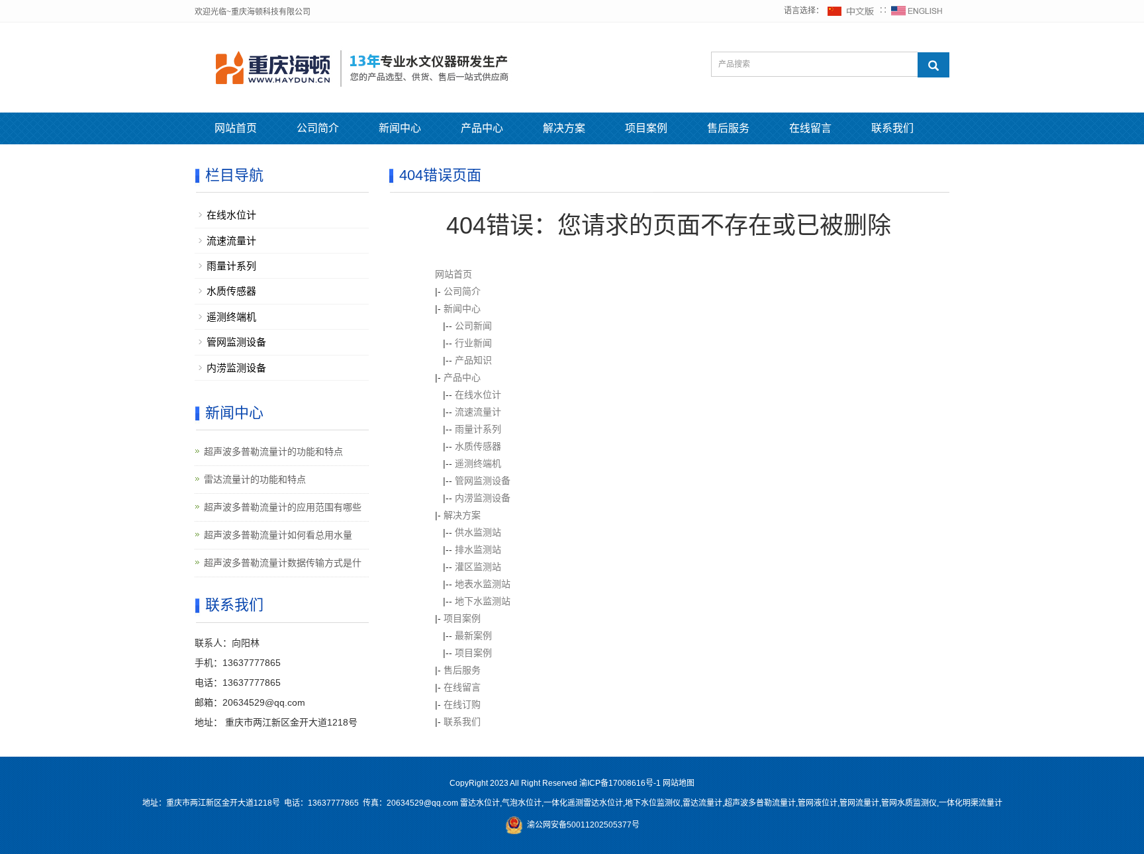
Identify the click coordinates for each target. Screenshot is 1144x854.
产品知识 (473, 360)
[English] (917, 10)
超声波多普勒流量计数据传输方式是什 (282, 562)
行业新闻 (473, 343)
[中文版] (851, 10)
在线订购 (462, 704)
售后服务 (728, 128)
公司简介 (318, 128)
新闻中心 (400, 128)
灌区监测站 (478, 566)
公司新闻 (473, 325)
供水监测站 (478, 532)
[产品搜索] (933, 64)
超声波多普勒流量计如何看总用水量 (278, 535)
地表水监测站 (482, 584)
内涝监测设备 (482, 498)
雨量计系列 (478, 429)
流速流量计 (478, 411)
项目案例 (646, 128)
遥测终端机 (478, 463)
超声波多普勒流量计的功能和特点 (273, 451)
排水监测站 (478, 549)
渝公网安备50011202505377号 (581, 825)
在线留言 (810, 128)
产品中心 (482, 128)
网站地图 (678, 783)
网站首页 (236, 128)
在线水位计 (478, 394)
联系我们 (892, 128)
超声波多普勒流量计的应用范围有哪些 (282, 507)
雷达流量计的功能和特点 (255, 479)
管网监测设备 (482, 480)
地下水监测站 (482, 601)
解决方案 (564, 128)
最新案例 (473, 635)
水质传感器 (478, 446)
